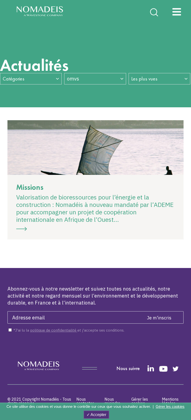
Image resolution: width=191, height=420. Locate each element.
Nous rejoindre (112, 401)
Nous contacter (85, 401)
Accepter (98, 415)
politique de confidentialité (53, 330)
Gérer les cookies (139, 401)
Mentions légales (170, 401)
